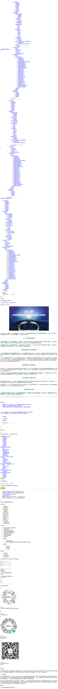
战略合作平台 (18, 37)
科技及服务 (17, 29)
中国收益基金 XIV (21, 84)
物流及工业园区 (18, 13)
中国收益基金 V (21, 73)
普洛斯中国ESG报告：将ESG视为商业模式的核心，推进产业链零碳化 (17, 406)
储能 (19, 28)
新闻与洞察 (15, 91)
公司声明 (21, 491)
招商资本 (19, 38)
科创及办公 (17, 18)
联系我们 (17, 11)
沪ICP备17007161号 (6, 495)
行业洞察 (17, 95)
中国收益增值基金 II (22, 64)
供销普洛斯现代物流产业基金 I (24, 61)
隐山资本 (17, 88)
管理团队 (17, 5)
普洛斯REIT (15, 90)
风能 (14, 125)
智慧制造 (19, 16)
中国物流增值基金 (21, 66)
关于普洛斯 (15, 1)
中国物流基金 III (21, 60)
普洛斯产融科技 (11, 232)
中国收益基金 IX (21, 78)
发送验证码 (3, 570)
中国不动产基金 (18, 56)
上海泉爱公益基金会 (19, 53)
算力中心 (19, 23)
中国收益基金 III (21, 71)
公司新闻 (17, 92)
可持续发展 (17, 49)
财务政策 (17, 7)
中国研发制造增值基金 (22, 67)
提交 (1, 574)
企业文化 (17, 6)
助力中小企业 (18, 50)
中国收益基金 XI (21, 80)
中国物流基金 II (21, 59)
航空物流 (19, 17)
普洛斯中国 (17, 4)
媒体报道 (17, 94)
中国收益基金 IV (21, 72)
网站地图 (17, 491)
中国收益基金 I (21, 68)
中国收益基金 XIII (21, 83)
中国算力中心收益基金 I (22, 85)
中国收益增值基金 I (21, 62)
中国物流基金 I (21, 58)
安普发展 (19, 40)
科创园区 (19, 19)
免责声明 (13, 491)
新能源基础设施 (18, 24)
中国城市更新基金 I (21, 86)
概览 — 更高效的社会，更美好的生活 (22, 41)
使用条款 (9, 491)
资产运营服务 (11, 231)
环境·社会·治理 (16, 47)
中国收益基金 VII (21, 76)
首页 (1, 300)
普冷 (19, 35)
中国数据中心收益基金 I (18, 184)
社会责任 (17, 52)
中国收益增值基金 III (22, 65)
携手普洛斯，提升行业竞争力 (24, 43)
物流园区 (19, 15)
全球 (6, 290)
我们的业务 (15, 12)
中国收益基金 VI (21, 74)
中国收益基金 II (21, 70)
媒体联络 (17, 96)
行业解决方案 (20, 42)
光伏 (19, 25)
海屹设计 (19, 36)
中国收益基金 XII (21, 82)
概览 (16, 48)
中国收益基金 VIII (21, 77)
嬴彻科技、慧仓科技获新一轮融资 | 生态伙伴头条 (12, 405)
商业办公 (19, 21)
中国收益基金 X (21, 79)
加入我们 (17, 10)
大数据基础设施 (18, 22)
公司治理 (17, 9)
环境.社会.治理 (3, 456)
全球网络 (17, 3)
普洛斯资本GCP (16, 54)
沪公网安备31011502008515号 (10, 494)
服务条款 (10, 572)
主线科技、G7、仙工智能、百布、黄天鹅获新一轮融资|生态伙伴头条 (16, 404)
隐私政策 (15, 485)
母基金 (16, 89)
